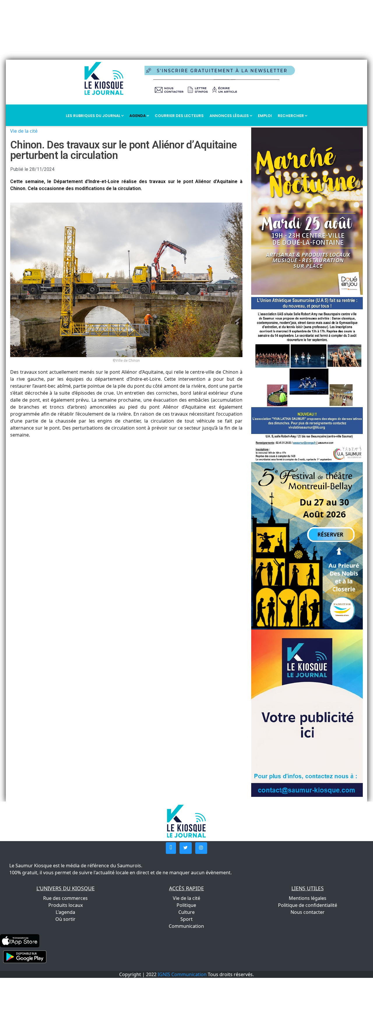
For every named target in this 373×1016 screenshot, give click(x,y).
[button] (171, 848)
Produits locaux (65, 905)
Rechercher (291, 115)
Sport (186, 919)
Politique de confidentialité (307, 905)
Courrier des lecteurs (179, 115)
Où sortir (65, 919)
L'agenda (65, 912)
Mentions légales (307, 898)
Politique (186, 905)
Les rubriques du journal (93, 115)
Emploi (265, 115)
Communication (186, 926)
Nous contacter (308, 912)
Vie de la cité (24, 131)
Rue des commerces (65, 898)
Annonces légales (230, 115)
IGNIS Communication (182, 974)
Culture (186, 912)
